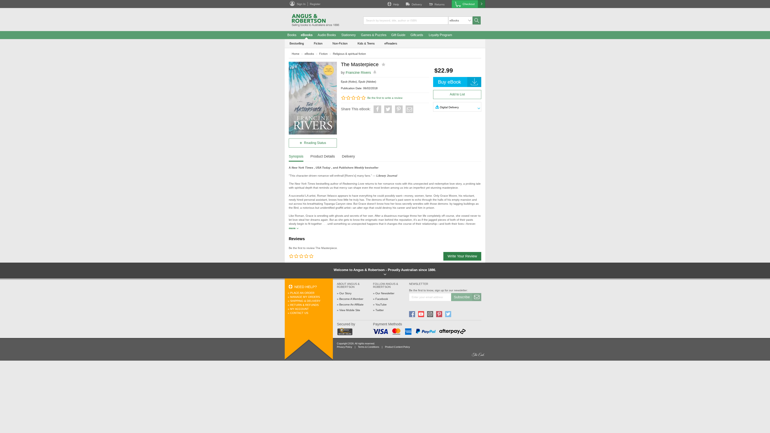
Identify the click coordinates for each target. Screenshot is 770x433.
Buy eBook (449, 82)
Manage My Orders (305, 296)
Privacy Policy (344, 347)
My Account (299, 309)
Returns (440, 4)
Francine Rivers (358, 73)
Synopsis (296, 156)
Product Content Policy (397, 347)
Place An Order (302, 292)
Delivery (417, 4)
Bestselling (297, 43)
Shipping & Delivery (305, 300)
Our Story (345, 293)
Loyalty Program (440, 35)
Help (396, 4)
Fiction (318, 43)
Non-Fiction (340, 43)
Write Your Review (462, 256)
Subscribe (462, 297)
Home (295, 53)
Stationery (348, 35)
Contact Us (299, 313)
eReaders (390, 43)
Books (291, 35)
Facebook (381, 298)
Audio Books (327, 35)
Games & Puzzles (373, 35)
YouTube (381, 304)
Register (315, 4)
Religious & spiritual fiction (349, 53)
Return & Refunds (304, 305)
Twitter (379, 310)
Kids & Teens (366, 43)
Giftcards (416, 35)
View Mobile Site (349, 310)
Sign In (301, 4)
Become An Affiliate (351, 304)
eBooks (307, 35)
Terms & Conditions (368, 347)
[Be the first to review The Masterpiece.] (384, 64)
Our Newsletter (384, 293)
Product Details (322, 156)
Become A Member (351, 298)
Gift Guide (398, 35)
